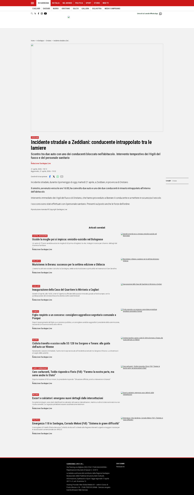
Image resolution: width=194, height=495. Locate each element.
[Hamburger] (32, 3)
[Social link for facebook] (38, 13)
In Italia (56, 3)
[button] (50, 176)
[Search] (32, 14)
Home (33, 41)
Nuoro (56, 9)
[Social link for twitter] (35, 13)
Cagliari (36, 9)
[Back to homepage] (47, 468)
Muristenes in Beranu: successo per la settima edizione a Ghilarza (68, 264)
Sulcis (76, 9)
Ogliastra (96, 9)
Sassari (46, 9)
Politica (79, 3)
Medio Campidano (112, 9)
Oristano (66, 9)
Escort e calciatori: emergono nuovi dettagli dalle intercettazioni (67, 398)
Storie (97, 3)
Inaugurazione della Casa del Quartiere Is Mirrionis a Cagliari (65, 289)
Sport (88, 3)
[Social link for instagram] (42, 13)
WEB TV (106, 3)
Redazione (120, 467)
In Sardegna (43, 3)
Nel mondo (67, 3)
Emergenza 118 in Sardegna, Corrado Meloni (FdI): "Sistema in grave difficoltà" (75, 423)
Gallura (85, 9)
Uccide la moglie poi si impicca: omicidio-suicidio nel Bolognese (67, 239)
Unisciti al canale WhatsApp (147, 13)
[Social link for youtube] (45, 13)
